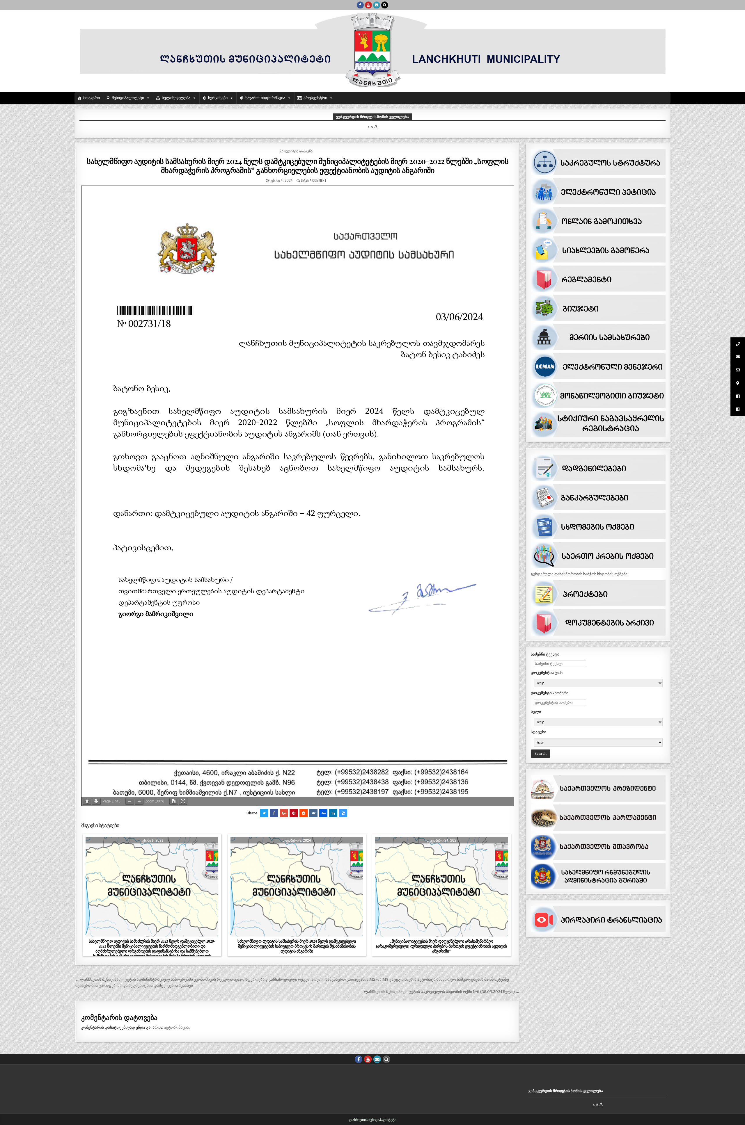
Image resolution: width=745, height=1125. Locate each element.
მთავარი (91, 98)
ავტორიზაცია (176, 1027)
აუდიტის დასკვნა (298, 150)
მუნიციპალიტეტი (128, 98)
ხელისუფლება (176, 98)
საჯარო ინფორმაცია (265, 98)
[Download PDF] (173, 801)
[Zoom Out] (129, 801)
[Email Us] (376, 4)
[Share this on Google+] (284, 813)
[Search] (384, 4)
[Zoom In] (139, 801)
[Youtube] (368, 4)
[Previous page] (87, 801)
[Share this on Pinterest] (294, 813)
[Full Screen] (183, 801)
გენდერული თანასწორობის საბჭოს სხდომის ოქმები (579, 574)
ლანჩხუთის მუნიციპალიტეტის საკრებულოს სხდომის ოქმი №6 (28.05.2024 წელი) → (441, 991)
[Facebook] (360, 4)
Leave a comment (314, 180)
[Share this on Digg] (323, 813)
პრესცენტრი (315, 98)
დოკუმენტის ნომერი (550, 693)
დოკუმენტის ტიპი (547, 672)
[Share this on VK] (313, 813)
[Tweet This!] (264, 813)
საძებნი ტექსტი (545, 654)
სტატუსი (538, 732)
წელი (536, 711)
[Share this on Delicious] (343, 813)
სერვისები (218, 98)
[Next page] (96, 801)
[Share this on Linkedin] (333, 813)
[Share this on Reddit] (303, 813)
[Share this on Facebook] (274, 813)
